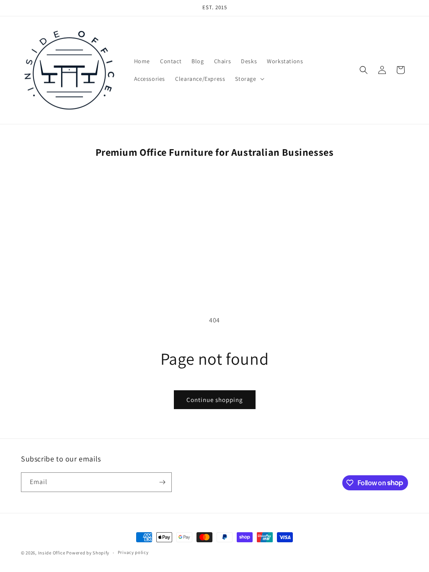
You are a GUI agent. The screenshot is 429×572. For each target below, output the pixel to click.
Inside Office (51, 553)
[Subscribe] (162, 482)
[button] (248, 79)
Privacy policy (133, 552)
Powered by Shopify (87, 553)
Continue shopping (214, 400)
